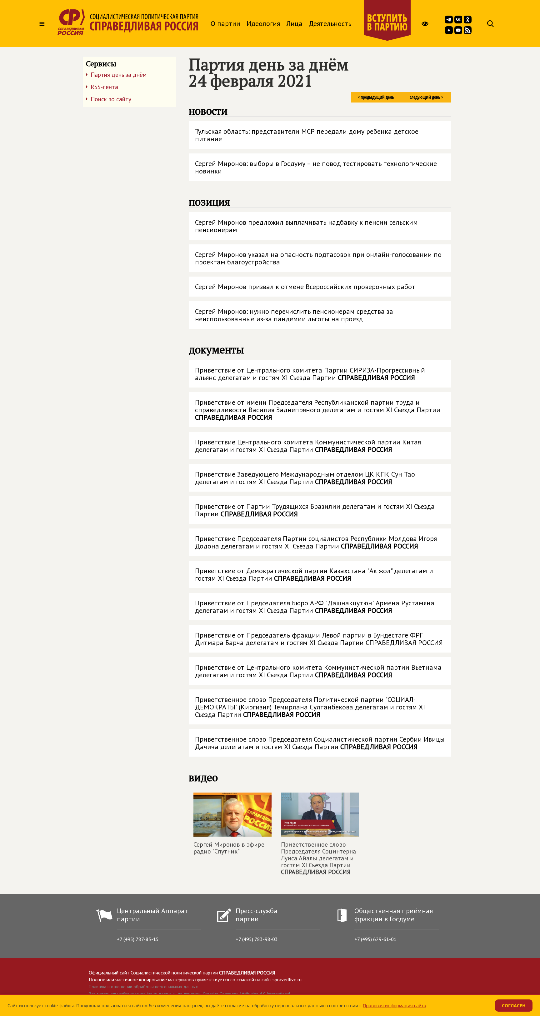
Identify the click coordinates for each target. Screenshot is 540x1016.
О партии (225, 23)
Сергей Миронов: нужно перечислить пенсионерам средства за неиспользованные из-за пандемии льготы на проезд (294, 315)
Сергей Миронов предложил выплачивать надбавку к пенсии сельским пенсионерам (306, 226)
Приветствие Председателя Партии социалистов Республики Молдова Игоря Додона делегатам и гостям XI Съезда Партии (316, 542)
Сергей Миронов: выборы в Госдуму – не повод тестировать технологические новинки (316, 167)
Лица (294, 23)
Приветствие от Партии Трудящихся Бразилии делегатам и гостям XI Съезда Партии (315, 510)
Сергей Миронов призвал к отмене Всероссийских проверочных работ (305, 286)
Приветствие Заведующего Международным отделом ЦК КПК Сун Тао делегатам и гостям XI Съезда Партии (305, 478)
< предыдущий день (376, 97)
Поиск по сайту (111, 99)
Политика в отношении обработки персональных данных (143, 986)
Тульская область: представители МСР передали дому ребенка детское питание (306, 135)
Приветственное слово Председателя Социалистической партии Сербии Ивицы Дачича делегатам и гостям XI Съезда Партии (320, 743)
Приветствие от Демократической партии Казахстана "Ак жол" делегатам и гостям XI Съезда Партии (314, 574)
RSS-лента (104, 87)
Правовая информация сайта (394, 1005)
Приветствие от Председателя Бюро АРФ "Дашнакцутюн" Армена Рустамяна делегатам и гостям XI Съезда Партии (314, 606)
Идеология (263, 23)
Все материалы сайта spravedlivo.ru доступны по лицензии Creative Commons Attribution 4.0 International (189, 994)
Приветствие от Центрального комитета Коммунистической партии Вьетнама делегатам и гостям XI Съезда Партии (318, 671)
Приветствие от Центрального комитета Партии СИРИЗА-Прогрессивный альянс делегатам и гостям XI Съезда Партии (310, 374)
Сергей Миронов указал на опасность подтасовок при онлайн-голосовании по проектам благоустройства (318, 258)
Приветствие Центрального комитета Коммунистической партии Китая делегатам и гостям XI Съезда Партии (308, 446)
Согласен (514, 1005)
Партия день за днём (119, 74)
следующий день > (426, 97)
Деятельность (330, 23)
